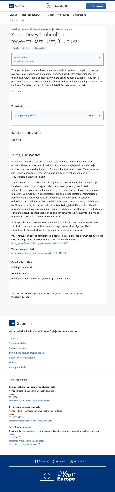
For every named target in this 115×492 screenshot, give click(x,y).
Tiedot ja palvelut (31, 15)
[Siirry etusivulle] (20, 6)
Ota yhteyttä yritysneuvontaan (28, 444)
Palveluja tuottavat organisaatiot (26, 353)
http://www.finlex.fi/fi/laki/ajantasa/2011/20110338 (39, 243)
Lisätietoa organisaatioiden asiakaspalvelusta (30, 420)
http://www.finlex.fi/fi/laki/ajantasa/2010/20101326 (39, 253)
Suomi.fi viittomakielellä (22, 357)
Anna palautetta (17, 367)
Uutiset (13, 362)
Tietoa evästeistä (18, 343)
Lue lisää (16, 91)
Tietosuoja (14, 338)
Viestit (51, 15)
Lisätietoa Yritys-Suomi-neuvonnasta (26, 440)
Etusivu (14, 15)
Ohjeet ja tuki (17, 20)
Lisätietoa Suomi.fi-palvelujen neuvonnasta (29, 400)
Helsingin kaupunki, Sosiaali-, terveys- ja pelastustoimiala (41, 29)
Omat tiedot (79, 15)
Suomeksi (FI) (61, 6)
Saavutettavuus (17, 348)
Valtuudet (63, 15)
